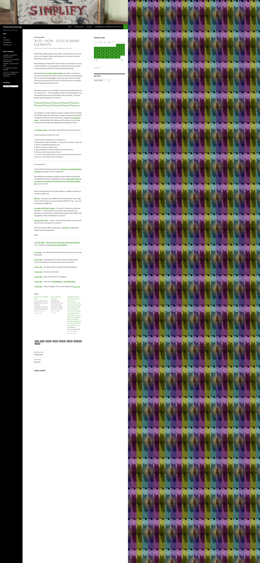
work (38, 343)
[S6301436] (38, 102)
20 (109, 54)
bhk (37, 341)
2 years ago (38, 260)
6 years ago (38, 281)
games (55, 341)
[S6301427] (47, 105)
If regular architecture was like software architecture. (11, 74)
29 (118, 57)
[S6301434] (56, 102)
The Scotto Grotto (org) (12, 27)
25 (100, 57)
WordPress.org (7, 45)
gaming (62, 341)
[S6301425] (75, 105)
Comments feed (7, 42)
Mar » (122, 60)
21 (114, 54)
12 (105, 51)
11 (100, 51)
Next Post (37, 361)
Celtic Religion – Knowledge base (63, 281)
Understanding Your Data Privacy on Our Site (108, 26)
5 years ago (38, 277)
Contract (89, 26)
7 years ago (38, 286)
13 (109, 51)
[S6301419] (66, 105)
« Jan (95, 60)
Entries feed (6, 40)
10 (96, 51)
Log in (4, 37)
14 (114, 51)
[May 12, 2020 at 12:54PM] (59, 305)
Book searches (79, 26)
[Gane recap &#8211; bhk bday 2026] (42, 305)
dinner (49, 341)
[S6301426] (56, 105)
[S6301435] (47, 102)
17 (96, 54)
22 (118, 54)
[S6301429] (38, 105)
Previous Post (39, 353)
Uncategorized (39, 37)
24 (96, 57)
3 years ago (38, 267)
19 (105, 54)
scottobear (54, 48)
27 (109, 57)
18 (100, 54)
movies (70, 341)
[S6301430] (74, 102)
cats (42, 341)
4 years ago (38, 272)
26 (105, 57)
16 (123, 51)
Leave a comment (66, 48)
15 (118, 51)
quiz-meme (78, 341)
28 (114, 57)
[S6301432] (65, 102)
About (70, 26)
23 (123, 54)
